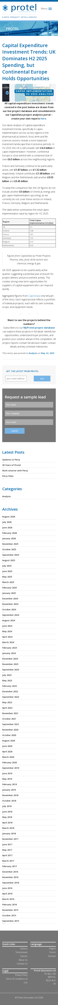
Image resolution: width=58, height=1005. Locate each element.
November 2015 (10, 910)
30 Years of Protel (11, 465)
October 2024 (9, 609)
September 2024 (10, 615)
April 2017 (7, 855)
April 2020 (7, 751)
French (52, 952)
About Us (23, 959)
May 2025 (7, 576)
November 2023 (10, 664)
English (52, 948)
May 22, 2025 (47, 353)
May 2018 (7, 817)
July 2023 (6, 675)
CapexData (34, 295)
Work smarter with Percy (15, 470)
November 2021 (10, 713)
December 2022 (10, 691)
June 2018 (7, 811)
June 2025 (7, 571)
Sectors (24, 948)
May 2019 (7, 778)
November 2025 (10, 544)
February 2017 (9, 866)
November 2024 (10, 604)
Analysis (33, 353)
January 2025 (9, 593)
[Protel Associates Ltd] (19, 10)
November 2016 (10, 877)
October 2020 (9, 735)
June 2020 (7, 746)
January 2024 (9, 653)
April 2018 (7, 822)
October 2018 (9, 800)
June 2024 (7, 625)
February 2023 (9, 686)
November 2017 (10, 839)
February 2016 (9, 904)
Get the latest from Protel (22, 371)
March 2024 (8, 642)
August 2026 (8, 516)
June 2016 (7, 888)
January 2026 (9, 538)
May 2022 (7, 702)
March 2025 (8, 582)
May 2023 (7, 680)
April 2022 (7, 707)
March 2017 (8, 860)
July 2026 (6, 522)
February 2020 (9, 762)
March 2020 (8, 757)
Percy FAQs (7, 476)
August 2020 (8, 740)
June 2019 (7, 773)
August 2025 (8, 560)
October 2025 (9, 549)
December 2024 (10, 598)
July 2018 (6, 806)
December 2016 (10, 871)
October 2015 (9, 915)
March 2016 (8, 899)
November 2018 (10, 795)
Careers (24, 956)
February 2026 (9, 533)
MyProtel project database (39, 327)
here (43, 118)
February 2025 (9, 587)
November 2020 (10, 729)
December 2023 (10, 658)
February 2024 (9, 647)
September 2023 (10, 669)
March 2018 (8, 828)
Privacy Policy (21, 975)
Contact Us (22, 963)
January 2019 (9, 789)
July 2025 (6, 565)
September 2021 (10, 724)
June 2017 (7, 844)
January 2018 (9, 833)
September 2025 (10, 554)
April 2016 (7, 893)
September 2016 (10, 882)
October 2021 (9, 718)
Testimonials (21, 952)
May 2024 (7, 631)
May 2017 (7, 849)
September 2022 (10, 696)
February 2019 (9, 784)
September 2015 (10, 921)
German (52, 956)
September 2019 (10, 768)
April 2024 (7, 636)
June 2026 (7, 527)
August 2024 (8, 620)
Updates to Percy (11, 459)
